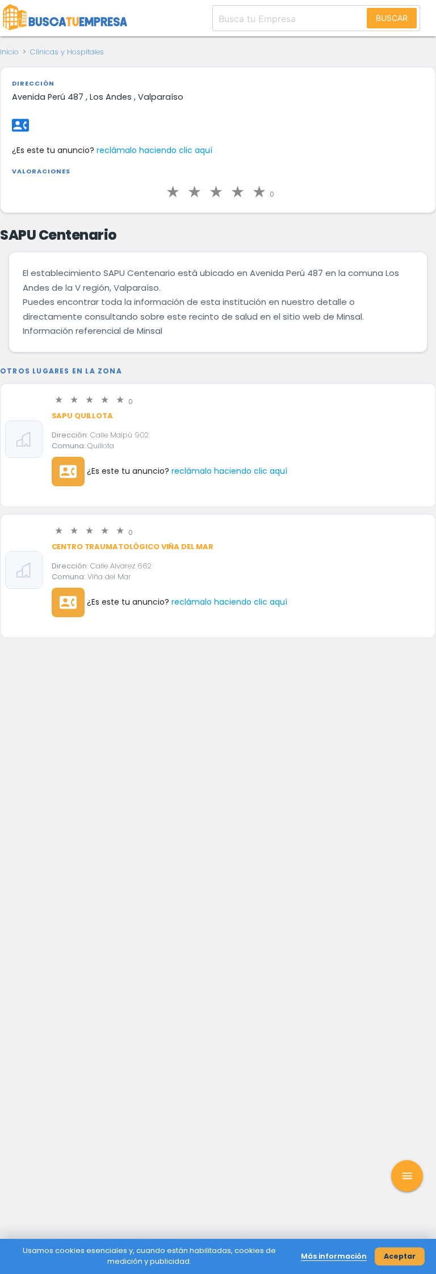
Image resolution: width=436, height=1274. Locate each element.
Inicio (9, 51)
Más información (334, 1256)
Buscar (392, 18)
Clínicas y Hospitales (67, 51)
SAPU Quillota (82, 415)
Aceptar (400, 1256)
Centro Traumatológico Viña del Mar (133, 546)
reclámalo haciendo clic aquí (154, 150)
